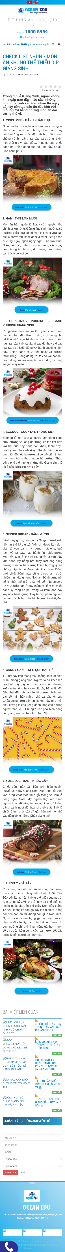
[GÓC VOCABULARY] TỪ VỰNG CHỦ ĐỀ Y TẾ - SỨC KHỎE (48, 1045)
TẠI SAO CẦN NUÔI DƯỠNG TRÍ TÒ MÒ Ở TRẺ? (47, 1084)
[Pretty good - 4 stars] (55, 87)
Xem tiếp (57, 1035)
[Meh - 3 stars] (50, 87)
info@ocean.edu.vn (33, 37)
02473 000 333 (41, 1218)
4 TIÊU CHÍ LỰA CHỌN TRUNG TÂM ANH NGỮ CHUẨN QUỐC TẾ (48, 1027)
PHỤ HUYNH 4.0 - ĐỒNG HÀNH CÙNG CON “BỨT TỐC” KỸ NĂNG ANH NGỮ (46, 1064)
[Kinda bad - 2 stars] (46, 87)
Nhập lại (25, 1172)
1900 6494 (36, 32)
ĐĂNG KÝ (9, 1172)
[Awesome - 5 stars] (60, 87)
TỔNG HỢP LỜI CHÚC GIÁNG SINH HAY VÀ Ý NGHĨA (48, 1102)
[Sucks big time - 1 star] (41, 87)
